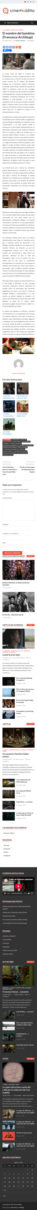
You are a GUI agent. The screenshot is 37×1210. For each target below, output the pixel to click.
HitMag (21, 1207)
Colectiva (12, 1084)
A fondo (4, 750)
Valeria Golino (8, 455)
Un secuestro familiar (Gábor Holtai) (15, 919)
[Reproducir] (5, 893)
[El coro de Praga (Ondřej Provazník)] (8, 700)
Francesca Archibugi (10, 447)
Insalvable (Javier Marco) (25, 1045)
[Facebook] (28, 1)
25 (9, 1186)
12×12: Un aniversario (24, 1133)
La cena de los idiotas (10, 449)
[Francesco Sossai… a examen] (18, 967)
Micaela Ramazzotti (9, 453)
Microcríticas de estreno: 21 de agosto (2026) (25, 690)
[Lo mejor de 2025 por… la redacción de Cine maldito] (8, 1111)
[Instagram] (33, 1)
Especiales (6, 947)
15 (28, 1178)
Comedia (6, 443)
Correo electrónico (11, 534)
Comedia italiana (15, 443)
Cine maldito (7, 939)
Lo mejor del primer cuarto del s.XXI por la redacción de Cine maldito (16, 1090)
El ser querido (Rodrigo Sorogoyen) (24, 679)
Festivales (12, 652)
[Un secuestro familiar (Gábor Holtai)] (18, 738)
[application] (18, 886)
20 (18, 1182)
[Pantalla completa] (32, 893)
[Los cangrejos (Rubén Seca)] (8, 791)
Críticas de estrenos (17, 30)
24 (5, 1186)
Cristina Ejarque (20, 657)
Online (4, 751)
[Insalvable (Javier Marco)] (8, 1045)
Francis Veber (22, 447)
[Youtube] (25, 1)
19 (14, 1182)
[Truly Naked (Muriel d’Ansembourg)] (8, 780)
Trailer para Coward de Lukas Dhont (15, 912)
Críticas (23, 750)
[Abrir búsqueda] (32, 23)
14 (23, 1178)
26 (14, 1186)
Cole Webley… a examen (25, 1012)
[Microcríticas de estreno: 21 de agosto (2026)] (8, 689)
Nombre (6, 524)
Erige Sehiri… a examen (24, 802)
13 (18, 1178)
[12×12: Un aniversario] (8, 1133)
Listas (17, 1084)
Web (4, 543)
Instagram (6, 855)
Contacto (6, 943)
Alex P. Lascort (20, 759)
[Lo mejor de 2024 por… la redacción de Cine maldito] (8, 1122)
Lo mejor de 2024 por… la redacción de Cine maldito (25, 1123)
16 (32, 1178)
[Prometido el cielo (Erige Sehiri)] (8, 711)
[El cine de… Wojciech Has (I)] (18, 602)
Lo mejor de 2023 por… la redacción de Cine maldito (25, 1145)
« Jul (3, 1196)
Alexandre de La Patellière (11, 441)
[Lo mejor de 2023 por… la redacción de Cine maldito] (8, 1144)
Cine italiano (25, 441)
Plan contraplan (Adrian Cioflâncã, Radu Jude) (24, 1024)
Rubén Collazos (19, 994)
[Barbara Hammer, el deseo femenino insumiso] (18, 570)
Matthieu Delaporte (20, 451)
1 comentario (30, 40)
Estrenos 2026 (8, 833)
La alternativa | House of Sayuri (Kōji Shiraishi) (24, 814)
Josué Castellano (20, 40)
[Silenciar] (29, 893)
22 (28, 1182)
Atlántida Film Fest (17, 651)
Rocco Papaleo (22, 453)
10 (5, 1178)
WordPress (14, 1207)
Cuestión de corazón (10, 445)
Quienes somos (8, 954)
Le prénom (21, 449)
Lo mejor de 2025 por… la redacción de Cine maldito (25, 1112)
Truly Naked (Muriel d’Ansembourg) (23, 781)
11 (9, 1178)
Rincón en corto (7, 989)
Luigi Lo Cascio (8, 451)
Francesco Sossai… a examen (15, 991)
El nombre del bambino (25, 445)
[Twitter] (30, 1)
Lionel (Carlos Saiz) (11, 654)
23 (32, 1182)
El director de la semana (23, 988)
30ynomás (5, 988)
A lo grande (6, 30)
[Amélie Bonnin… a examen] (8, 1034)
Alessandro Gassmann (19, 439)
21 (23, 1182)
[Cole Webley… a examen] (8, 1012)
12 (14, 1178)
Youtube (6, 845)
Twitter (5, 852)
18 (9, 1182)
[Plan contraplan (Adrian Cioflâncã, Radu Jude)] (8, 1023)
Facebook (6, 849)
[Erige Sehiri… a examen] (8, 802)
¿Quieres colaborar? (9, 936)
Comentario (7, 498)
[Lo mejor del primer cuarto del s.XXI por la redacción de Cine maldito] (18, 1063)
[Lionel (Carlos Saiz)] (18, 639)
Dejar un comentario (28, 1095)
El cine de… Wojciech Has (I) (12, 615)
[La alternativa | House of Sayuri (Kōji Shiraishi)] (8, 813)
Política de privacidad (10, 950)
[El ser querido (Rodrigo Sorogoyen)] (8, 678)
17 (5, 1182)
